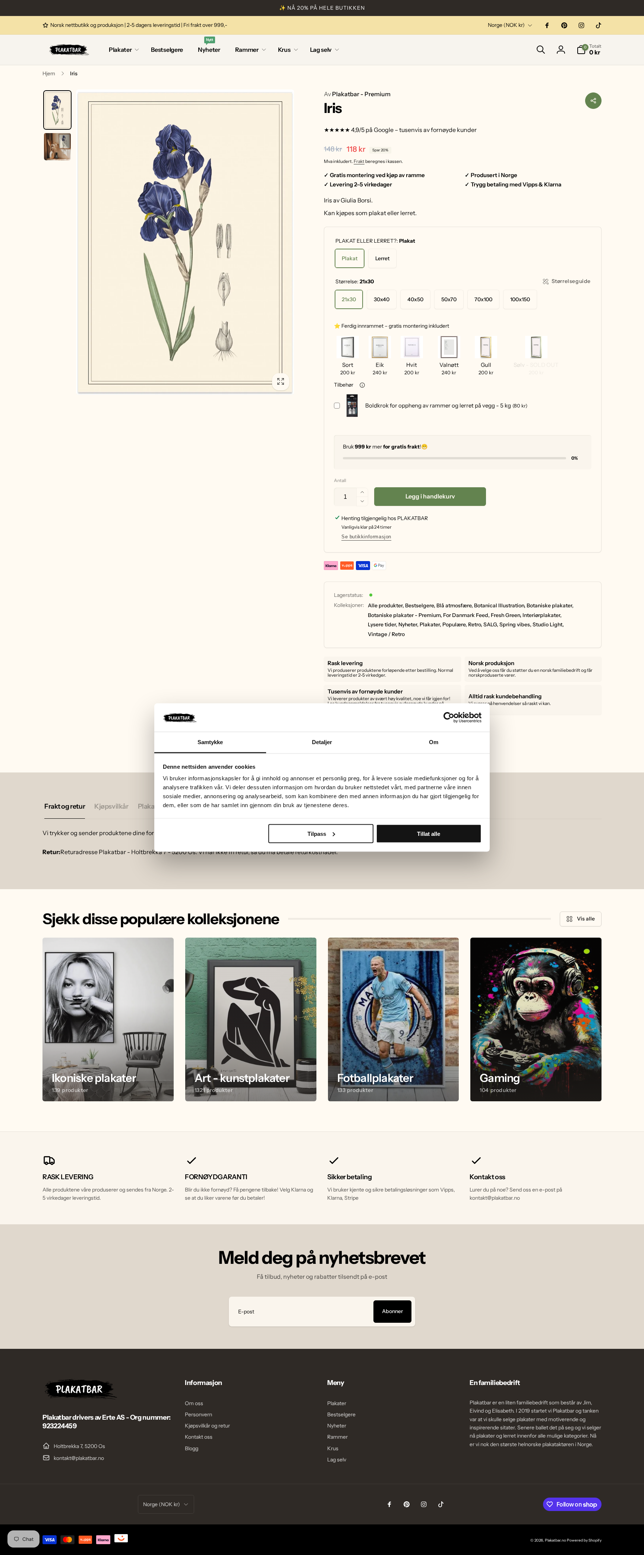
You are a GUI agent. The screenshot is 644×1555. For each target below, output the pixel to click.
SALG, (490, 624)
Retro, (475, 624)
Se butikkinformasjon (366, 536)
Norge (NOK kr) (506, 25)
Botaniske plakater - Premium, (405, 615)
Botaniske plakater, (550, 605)
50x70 (449, 299)
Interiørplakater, (542, 615)
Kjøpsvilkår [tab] (111, 806)
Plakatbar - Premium (357, 94)
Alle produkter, (386, 605)
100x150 (520, 299)
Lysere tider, (382, 624)
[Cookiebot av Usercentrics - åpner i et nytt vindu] (449, 717)
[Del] (593, 100)
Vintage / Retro (386, 634)
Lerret (382, 258)
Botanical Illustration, (499, 605)
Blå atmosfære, (454, 605)
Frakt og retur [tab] (64, 806)
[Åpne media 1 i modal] (185, 242)
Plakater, (430, 624)
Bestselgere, (420, 605)
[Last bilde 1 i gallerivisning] (57, 110)
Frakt (359, 161)
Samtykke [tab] (210, 742)
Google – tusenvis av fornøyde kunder (425, 129)
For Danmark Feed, (466, 615)
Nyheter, (408, 624)
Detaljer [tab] (322, 742)
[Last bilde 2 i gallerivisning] (57, 146)
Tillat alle (428, 833)
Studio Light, (548, 624)
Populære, (454, 624)
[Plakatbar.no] (79, 1397)
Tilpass (316, 833)
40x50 (415, 299)
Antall (340, 480)
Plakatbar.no (555, 1540)
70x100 (483, 299)
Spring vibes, (515, 624)
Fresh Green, (506, 615)
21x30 (349, 299)
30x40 (381, 299)
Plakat (349, 258)
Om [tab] (433, 742)
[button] (122, 49)
